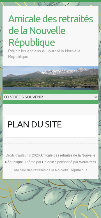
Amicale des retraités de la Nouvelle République (50, 30)
